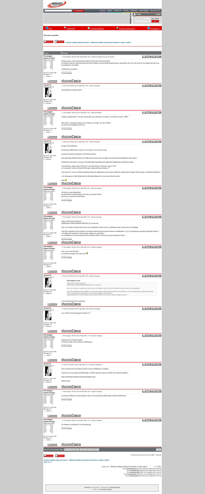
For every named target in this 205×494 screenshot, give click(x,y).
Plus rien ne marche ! (51, 35)
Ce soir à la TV (155, 11)
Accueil (102, 11)
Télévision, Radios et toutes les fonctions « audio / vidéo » (111, 42)
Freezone (134, 11)
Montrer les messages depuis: (54, 450)
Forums (125, 11)
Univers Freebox (106, 489)
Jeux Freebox (143, 11)
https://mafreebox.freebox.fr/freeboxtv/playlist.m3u (78, 377)
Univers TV (117, 11)
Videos (109, 11)
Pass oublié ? (155, 18)
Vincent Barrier (115, 487)
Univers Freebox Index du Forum (77, 42)
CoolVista (87, 487)
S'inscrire (158, 14)
